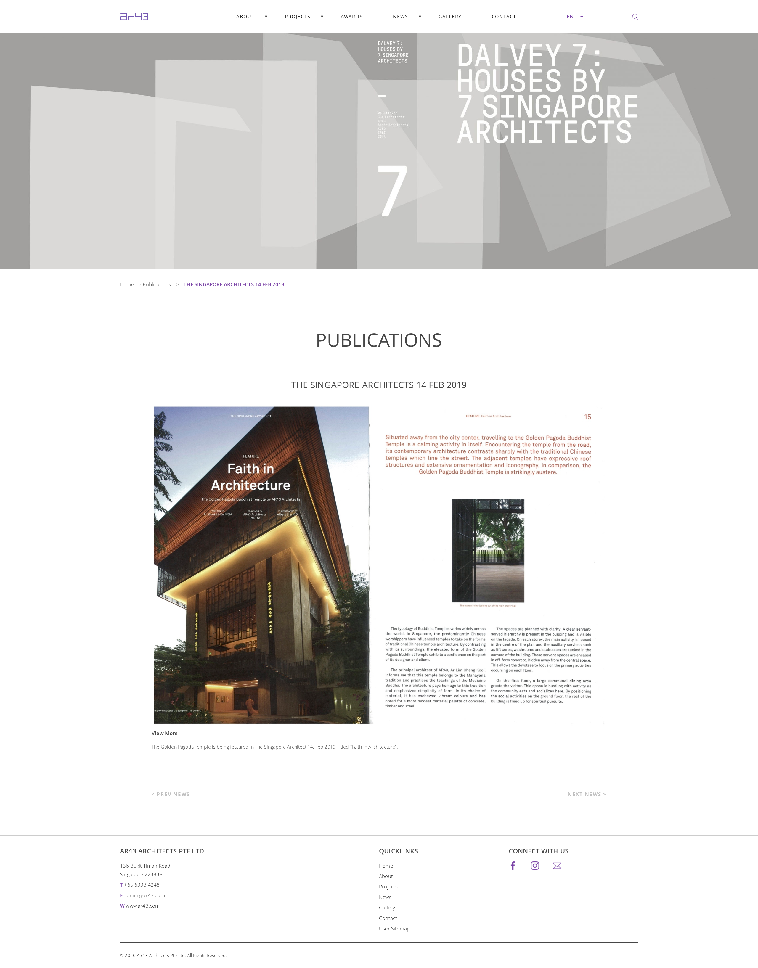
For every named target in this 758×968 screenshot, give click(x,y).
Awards (352, 16)
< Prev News (171, 794)
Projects (298, 16)
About (245, 16)
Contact (504, 16)
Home (127, 284)
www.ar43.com (143, 905)
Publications (157, 284)
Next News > (587, 794)
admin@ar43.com (144, 895)
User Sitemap (394, 928)
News (400, 16)
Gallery (450, 16)
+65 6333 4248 (142, 884)
